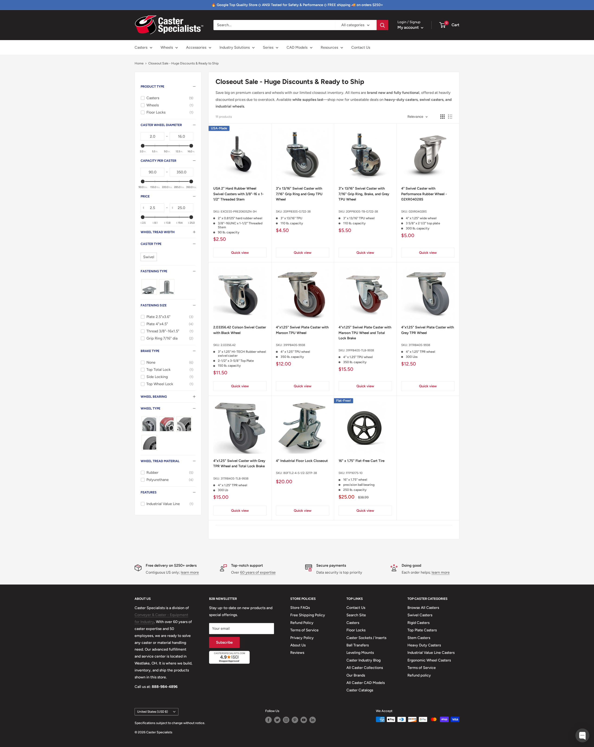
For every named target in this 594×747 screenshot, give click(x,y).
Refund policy (419, 675)
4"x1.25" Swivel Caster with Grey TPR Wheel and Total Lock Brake (239, 463)
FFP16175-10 (354, 473)
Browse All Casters (423, 607)
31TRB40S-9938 (419, 345)
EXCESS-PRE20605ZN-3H (239, 211)
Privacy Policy (302, 638)
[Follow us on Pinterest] (295, 720)
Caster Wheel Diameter (161, 125)
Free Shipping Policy (307, 615)
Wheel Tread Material (160, 461)
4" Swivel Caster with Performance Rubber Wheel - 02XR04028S (424, 193)
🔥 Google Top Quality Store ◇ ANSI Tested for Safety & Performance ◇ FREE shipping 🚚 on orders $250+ (297, 5)
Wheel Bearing (154, 397)
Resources (329, 47)
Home (139, 63)
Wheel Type (150, 408)
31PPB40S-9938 (294, 345)
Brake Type (150, 351)
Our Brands (355, 675)
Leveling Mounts (360, 652)
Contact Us (360, 47)
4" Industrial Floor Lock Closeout (302, 461)
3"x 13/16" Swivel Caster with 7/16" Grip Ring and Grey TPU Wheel (299, 193)
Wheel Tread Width (158, 232)
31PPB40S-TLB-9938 (360, 350)
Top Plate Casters (422, 630)
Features (149, 492)
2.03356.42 (228, 345)
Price (145, 196)
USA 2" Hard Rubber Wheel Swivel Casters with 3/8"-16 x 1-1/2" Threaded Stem (238, 193)
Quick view (240, 253)
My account (408, 27)
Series (268, 47)
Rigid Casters (418, 622)
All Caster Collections (364, 667)
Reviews (297, 652)
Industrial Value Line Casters (431, 652)
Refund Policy (301, 622)
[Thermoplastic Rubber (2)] (149, 424)
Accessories (196, 47)
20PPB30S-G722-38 (297, 211)
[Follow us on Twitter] (277, 720)
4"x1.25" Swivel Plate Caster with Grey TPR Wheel (427, 330)
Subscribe (224, 642)
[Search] (382, 25)
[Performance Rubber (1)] (184, 424)
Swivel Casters (419, 615)
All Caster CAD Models (365, 682)
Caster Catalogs (359, 690)
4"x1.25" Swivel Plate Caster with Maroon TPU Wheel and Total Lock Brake (365, 332)
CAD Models (297, 47)
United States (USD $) (152, 711)
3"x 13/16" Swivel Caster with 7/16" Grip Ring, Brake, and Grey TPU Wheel (364, 193)
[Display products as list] (450, 116)
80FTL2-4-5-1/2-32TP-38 (300, 473)
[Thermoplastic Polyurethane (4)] (166, 424)
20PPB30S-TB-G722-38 (362, 211)
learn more (190, 572)
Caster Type (151, 244)
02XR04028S (418, 211)
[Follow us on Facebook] (268, 720)
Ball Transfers (357, 645)
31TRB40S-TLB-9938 (235, 478)
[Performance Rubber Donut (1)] (149, 442)
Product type (152, 87)
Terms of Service (304, 630)
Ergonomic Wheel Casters (429, 660)
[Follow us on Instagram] (286, 720)
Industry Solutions (235, 47)
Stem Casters (418, 638)
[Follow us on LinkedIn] (312, 720)
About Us (298, 645)
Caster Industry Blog (363, 660)
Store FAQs (300, 607)
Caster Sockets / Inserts (366, 638)
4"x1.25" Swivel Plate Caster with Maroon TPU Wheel (302, 330)
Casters (141, 47)
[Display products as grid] (442, 116)
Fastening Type (154, 271)
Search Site (356, 615)
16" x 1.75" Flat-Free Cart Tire (361, 461)
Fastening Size (154, 305)
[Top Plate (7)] (149, 287)
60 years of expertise (258, 572)
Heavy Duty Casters (424, 645)
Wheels (167, 47)
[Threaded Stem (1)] (166, 287)
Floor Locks (355, 630)
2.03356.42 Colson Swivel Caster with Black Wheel (239, 330)
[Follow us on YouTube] (303, 720)
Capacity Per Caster (158, 161)
